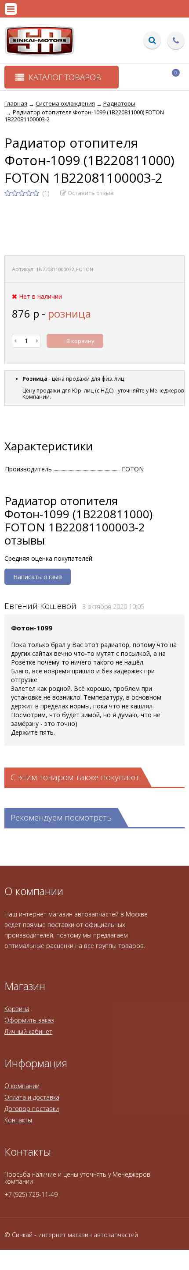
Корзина (16, 1009)
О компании (22, 1086)
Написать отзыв (37, 577)
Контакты (18, 1120)
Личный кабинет (28, 1031)
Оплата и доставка (31, 1097)
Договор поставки (31, 1108)
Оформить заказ (29, 1020)
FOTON (133, 469)
